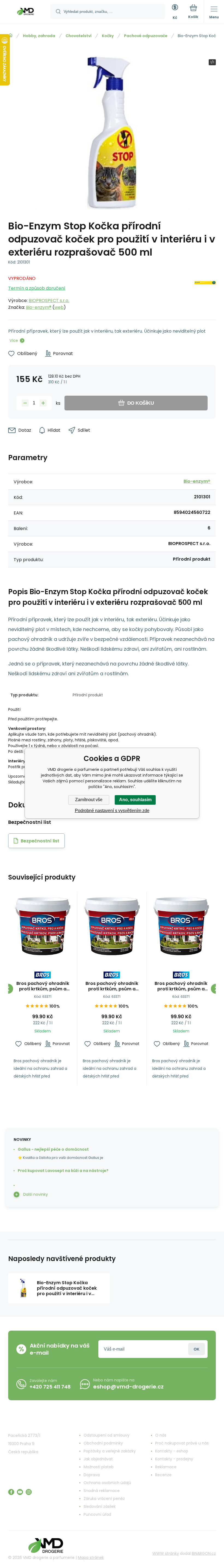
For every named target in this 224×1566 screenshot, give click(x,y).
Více (14, 340)
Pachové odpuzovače (145, 36)
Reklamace (165, 1467)
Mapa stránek (91, 1557)
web (59, 307)
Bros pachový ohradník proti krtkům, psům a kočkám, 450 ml (42, 986)
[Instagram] (29, 1492)
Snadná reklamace (102, 1490)
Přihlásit (196, 1349)
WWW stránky (165, 1553)
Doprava (92, 1475)
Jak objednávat (98, 1459)
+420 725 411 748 (50, 1386)
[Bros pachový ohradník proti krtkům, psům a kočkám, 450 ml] (43, 926)
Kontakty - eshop (171, 1451)
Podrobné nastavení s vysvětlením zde (112, 810)
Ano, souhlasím (135, 799)
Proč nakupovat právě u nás (182, 1443)
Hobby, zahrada (39, 36)
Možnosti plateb (99, 1467)
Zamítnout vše (88, 799)
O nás (160, 1435)
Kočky (108, 36)
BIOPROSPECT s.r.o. (49, 300)
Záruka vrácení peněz (104, 1498)
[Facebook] (11, 1492)
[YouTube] (20, 1492)
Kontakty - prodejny (174, 1459)
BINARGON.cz (204, 1553)
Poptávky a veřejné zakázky (110, 1451)
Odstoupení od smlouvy (106, 1435)
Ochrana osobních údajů (107, 1482)
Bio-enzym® (38, 307)
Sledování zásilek (100, 1506)
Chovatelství (79, 36)
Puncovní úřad (97, 1514)
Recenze (163, 1475)
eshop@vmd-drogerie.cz (128, 1386)
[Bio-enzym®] (205, 291)
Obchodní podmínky (103, 1443)
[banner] (25, 12)
